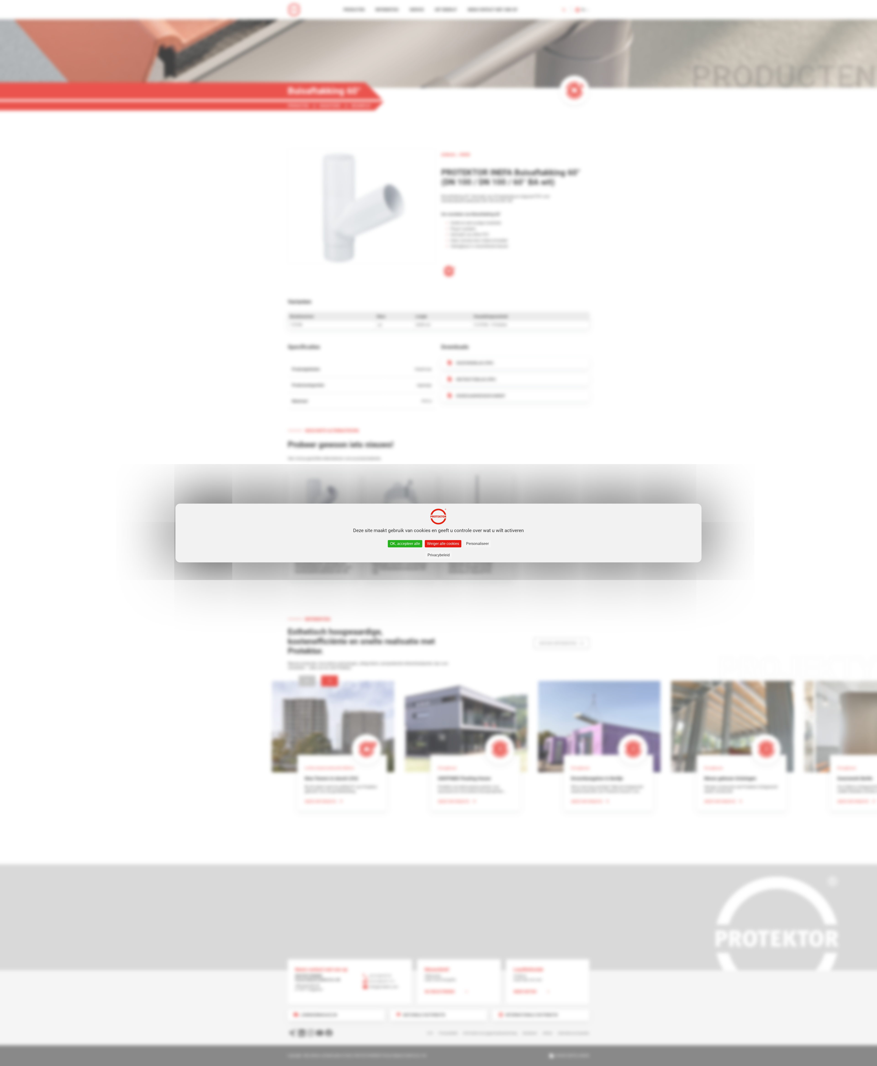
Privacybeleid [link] (439, 555)
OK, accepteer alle (405, 544)
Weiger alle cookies (443, 544)
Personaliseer (477, 544)
